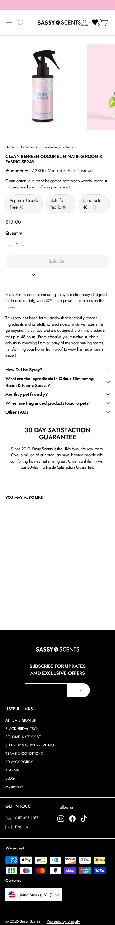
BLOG (10, 778)
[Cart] (104, 22)
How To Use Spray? (23, 369)
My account (14, 787)
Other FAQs (16, 412)
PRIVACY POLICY (19, 762)
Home (9, 146)
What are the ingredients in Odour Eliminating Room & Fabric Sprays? (49, 381)
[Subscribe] (78, 690)
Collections (29, 146)
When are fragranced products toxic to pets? (47, 403)
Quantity (13, 233)
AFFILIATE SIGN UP (20, 720)
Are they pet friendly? (26, 394)
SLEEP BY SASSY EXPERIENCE (30, 745)
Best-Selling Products (57, 146)
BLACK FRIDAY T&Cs (21, 728)
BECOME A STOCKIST (23, 737)
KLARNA (12, 770)
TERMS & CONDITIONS (24, 753)
